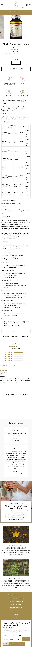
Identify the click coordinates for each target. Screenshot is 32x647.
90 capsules (16, 63)
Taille (16, 59)
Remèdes (18, 604)
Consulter (16, 620)
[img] (4, 370)
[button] (14, 50)
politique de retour (19, 595)
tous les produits (19, 601)
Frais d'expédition (8, 54)
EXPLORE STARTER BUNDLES (13, 644)
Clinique (16, 617)
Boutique (16, 614)
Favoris (12, 607)
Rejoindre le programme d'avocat (16, 598)
